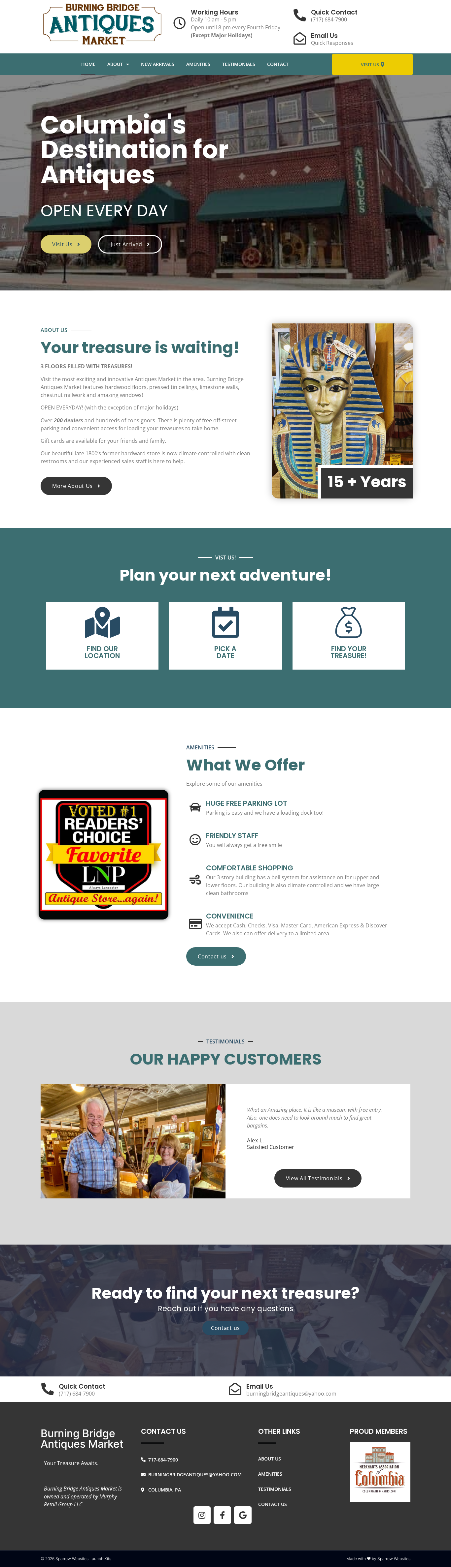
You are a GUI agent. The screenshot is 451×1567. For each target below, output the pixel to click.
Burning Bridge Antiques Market (82, 1438)
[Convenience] (195, 923)
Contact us (225, 1328)
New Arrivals (157, 64)
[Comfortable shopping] (195, 879)
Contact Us (272, 1504)
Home (88, 64)
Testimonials (238, 64)
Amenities (198, 64)
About (115, 64)
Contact (278, 64)
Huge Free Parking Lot (246, 803)
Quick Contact (334, 12)
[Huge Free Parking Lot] (195, 807)
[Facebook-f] (222, 1515)
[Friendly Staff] (195, 839)
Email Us (324, 35)
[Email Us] (300, 38)
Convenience (230, 916)
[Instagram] (202, 1515)
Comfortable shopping (249, 868)
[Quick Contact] (300, 15)
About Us (269, 1459)
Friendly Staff (232, 835)
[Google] (243, 1515)
